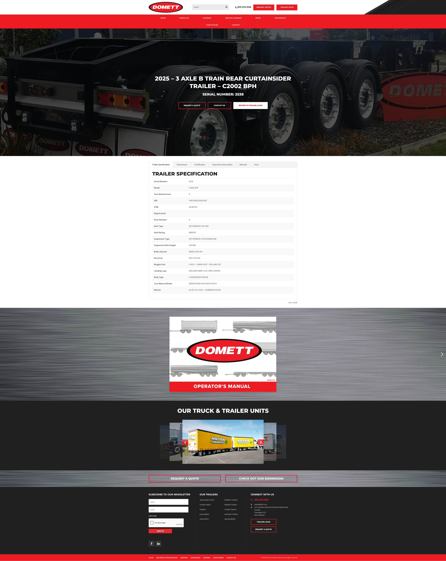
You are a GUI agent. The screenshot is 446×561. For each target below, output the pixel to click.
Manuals (243, 164)
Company (207, 18)
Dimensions (182, 164)
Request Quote (263, 7)
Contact (236, 25)
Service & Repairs (233, 18)
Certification (199, 164)
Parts (258, 18)
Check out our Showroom (261, 478)
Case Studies (212, 25)
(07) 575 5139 (244, 7)
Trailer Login (287, 7)
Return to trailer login (250, 105)
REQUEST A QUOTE (185, 478)
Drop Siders (204, 519)
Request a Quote (192, 105)
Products (184, 18)
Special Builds (230, 519)
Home (163, 18)
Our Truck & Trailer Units (166, 558)
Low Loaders (204, 514)
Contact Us (231, 558)
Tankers (203, 509)
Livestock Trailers (231, 514)
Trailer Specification (161, 164)
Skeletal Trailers (231, 505)
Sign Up (160, 531)
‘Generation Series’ (207, 500)
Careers (206, 558)
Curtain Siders (205, 505)
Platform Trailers (231, 500)
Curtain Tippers (231, 509)
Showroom (280, 18)
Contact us (219, 105)
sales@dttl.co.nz (260, 504)
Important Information (222, 164)
